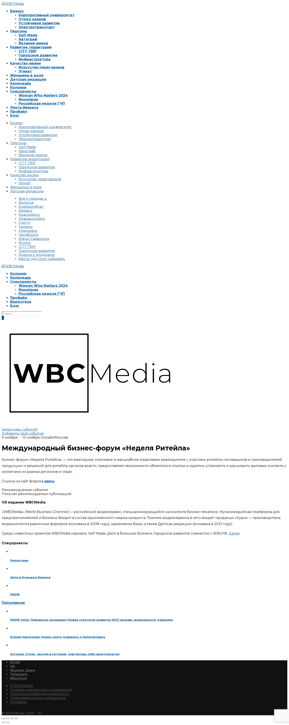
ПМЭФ (15, 594)
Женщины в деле (27, 75)
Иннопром (28, 99)
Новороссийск (32, 219)
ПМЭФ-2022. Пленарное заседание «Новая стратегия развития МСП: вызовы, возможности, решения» (91, 619)
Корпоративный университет (46, 15)
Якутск (25, 243)
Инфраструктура (35, 59)
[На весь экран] (7, 718)
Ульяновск (28, 231)
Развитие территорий (31, 47)
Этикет (25, 71)
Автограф (28, 39)
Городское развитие (38, 55)
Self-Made (28, 35)
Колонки (18, 87)
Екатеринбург (31, 207)
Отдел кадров (32, 19)
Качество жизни (25, 63)
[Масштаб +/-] (3, 718)
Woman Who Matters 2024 (43, 95)
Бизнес (17, 11)
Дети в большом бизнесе (30, 577)
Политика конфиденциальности (39, 694)
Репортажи (19, 560)
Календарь (20, 83)
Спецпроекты (23, 91)
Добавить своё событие (23, 433)
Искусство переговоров (41, 67)
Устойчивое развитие (39, 23)
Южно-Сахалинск (34, 239)
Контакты (18, 702)
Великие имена (33, 43)
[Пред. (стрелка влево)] (3, 722)
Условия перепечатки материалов (41, 690)
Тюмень (26, 227)
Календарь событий (20, 429)
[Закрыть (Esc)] (16, 718)
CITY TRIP (27, 51)
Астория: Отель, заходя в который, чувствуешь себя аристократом (65, 654)
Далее (234, 533)
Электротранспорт (37, 27)
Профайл (18, 111)
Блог (14, 116)
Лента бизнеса (24, 107)
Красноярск (29, 215)
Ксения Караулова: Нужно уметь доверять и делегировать (57, 637)
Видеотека (20, 302)
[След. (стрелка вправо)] (7, 722)
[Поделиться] (12, 718)
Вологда (26, 203)
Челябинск (29, 235)
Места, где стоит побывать (42, 259)
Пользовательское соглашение (38, 698)
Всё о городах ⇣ (33, 199)
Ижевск (25, 211)
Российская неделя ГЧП (42, 103)
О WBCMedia (21, 686)
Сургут (24, 223)
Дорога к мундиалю (37, 255)
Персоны (18, 31)
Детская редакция (28, 79)
